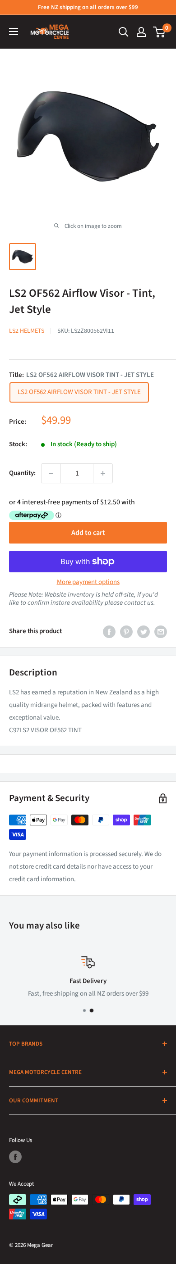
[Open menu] (13, 31)
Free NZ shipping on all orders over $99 (88, 7)
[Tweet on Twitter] (143, 631)
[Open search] (124, 32)
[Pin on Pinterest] (126, 631)
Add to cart (88, 533)
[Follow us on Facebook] (15, 1157)
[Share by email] (160, 631)
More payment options (88, 582)
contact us (138, 602)
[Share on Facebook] (109, 631)
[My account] (141, 32)
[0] (159, 32)
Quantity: (22, 473)
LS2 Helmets (26, 330)
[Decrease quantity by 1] (51, 473)
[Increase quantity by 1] (102, 473)
